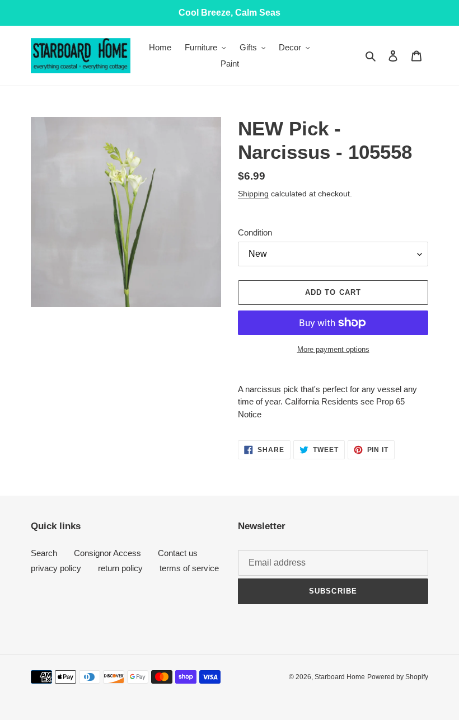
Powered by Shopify (397, 677)
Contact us (178, 553)
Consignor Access (107, 553)
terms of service (189, 568)
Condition (255, 232)
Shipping (253, 193)
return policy (120, 568)
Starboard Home (340, 677)
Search (44, 553)
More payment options (333, 349)
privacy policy (56, 568)
